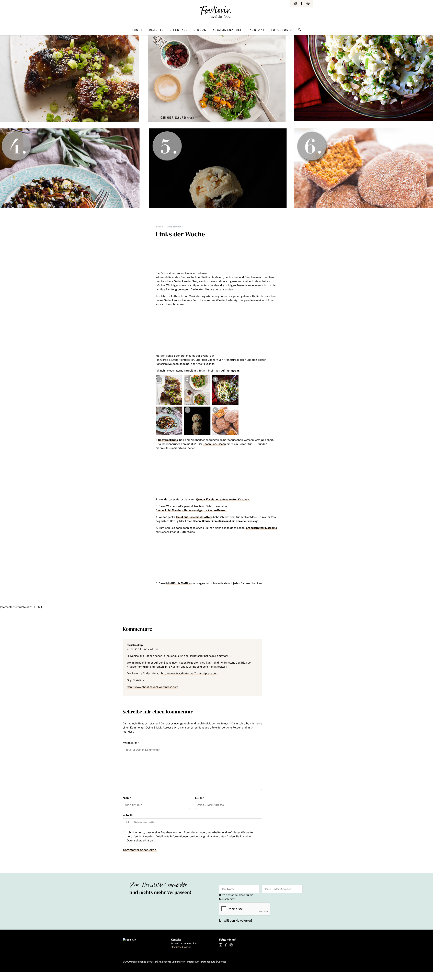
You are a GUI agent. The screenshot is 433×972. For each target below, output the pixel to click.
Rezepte (156, 29)
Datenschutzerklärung (141, 840)
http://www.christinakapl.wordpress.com (152, 687)
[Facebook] (301, 3)
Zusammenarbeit (227, 29)
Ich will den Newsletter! (235, 920)
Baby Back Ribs (168, 440)
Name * (127, 798)
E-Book (200, 29)
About (137, 29)
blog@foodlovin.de (181, 947)
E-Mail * (199, 798)
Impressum (193, 961)
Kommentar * (131, 742)
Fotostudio (281, 29)
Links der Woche (175, 227)
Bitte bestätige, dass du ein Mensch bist (236, 897)
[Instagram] (295, 3)
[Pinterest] (308, 3)
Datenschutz (208, 961)
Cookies (221, 961)
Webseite (128, 815)
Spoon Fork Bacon (214, 444)
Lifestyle (179, 29)
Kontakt (257, 29)
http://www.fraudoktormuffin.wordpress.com (189, 673)
